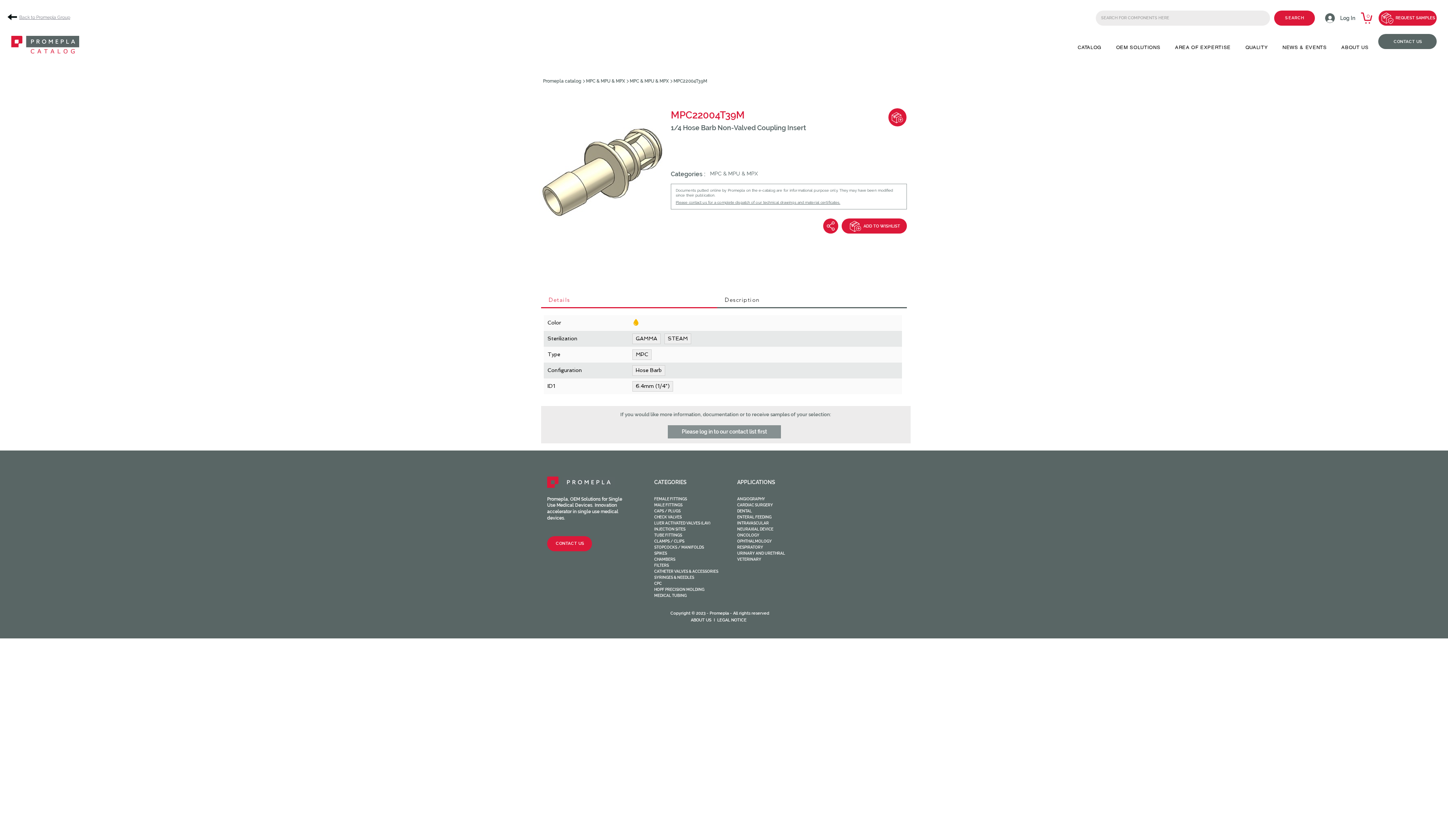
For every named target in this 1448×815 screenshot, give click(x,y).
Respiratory (750, 547)
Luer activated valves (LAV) (682, 523)
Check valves (668, 517)
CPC (658, 583)
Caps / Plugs (667, 511)
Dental (744, 511)
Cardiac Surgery (755, 505)
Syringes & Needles (674, 577)
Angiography (751, 499)
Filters (661, 565)
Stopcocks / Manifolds (679, 547)
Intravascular (753, 523)
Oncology (748, 535)
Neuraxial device (755, 529)
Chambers (664, 559)
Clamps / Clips (669, 541)
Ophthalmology (754, 541)
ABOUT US (701, 620)
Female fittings (670, 499)
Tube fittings (668, 535)
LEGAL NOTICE (732, 620)
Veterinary (749, 559)
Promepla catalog (562, 81)
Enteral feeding (754, 517)
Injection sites (670, 529)
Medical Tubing (670, 596)
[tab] (629, 300)
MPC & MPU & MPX (605, 81)
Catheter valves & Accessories (686, 571)
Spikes (660, 553)
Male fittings (668, 505)
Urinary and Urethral (761, 553)
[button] (1089, 47)
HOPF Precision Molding (679, 589)
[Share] (830, 226)
